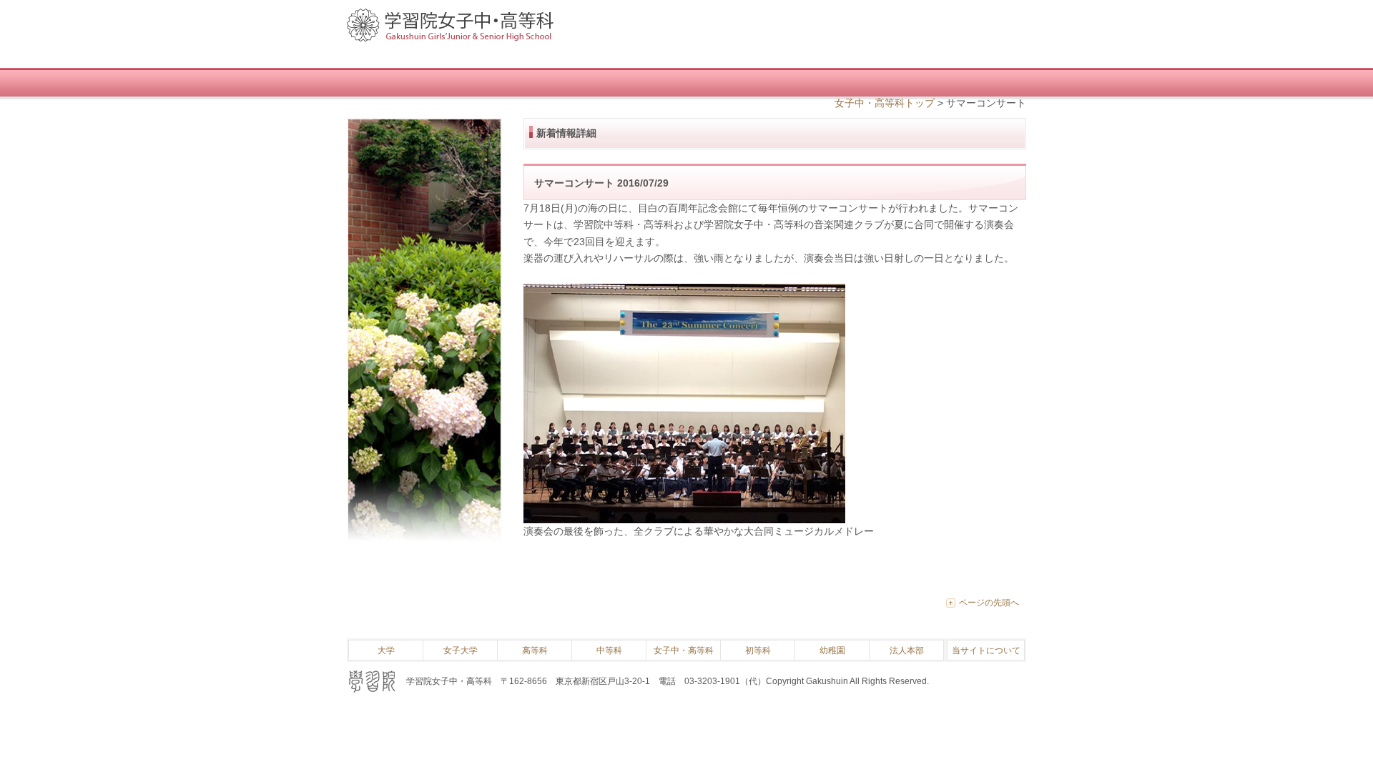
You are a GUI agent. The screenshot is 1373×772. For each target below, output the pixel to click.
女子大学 (460, 650)
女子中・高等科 (684, 650)
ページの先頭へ (989, 603)
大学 (386, 650)
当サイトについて (986, 650)
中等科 (609, 650)
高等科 (535, 650)
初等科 (758, 650)
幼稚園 (832, 650)
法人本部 (907, 650)
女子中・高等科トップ (885, 103)
